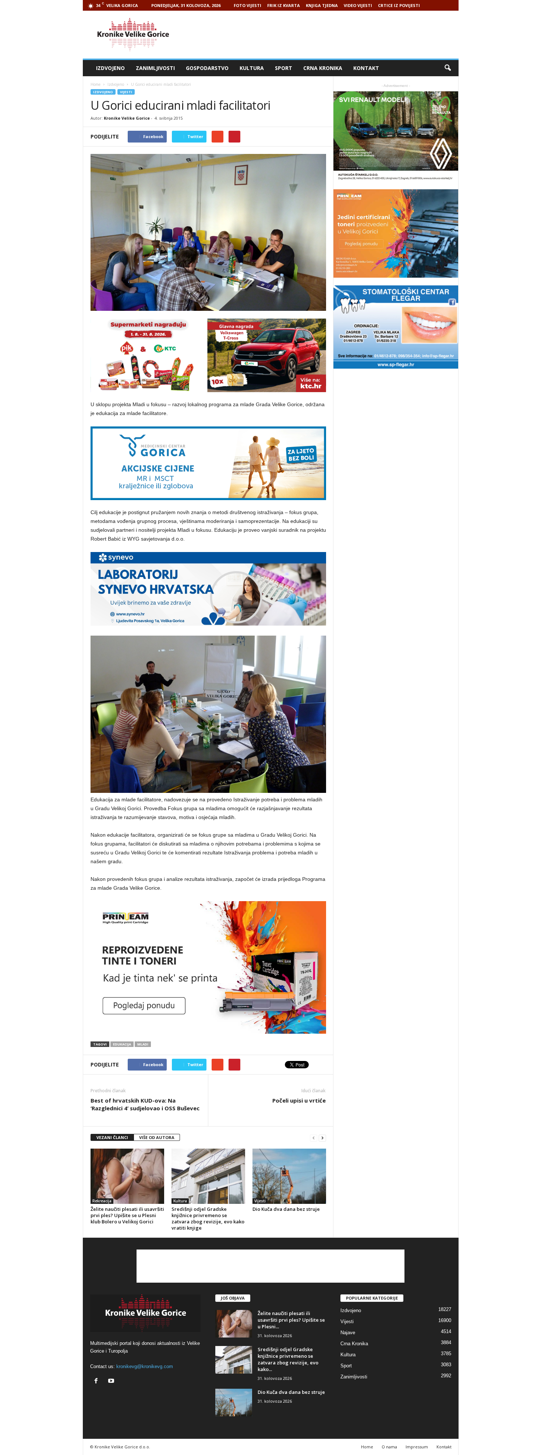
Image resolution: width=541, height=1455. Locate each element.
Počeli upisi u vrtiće (299, 1100)
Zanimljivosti (155, 67)
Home (95, 84)
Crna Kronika (322, 67)
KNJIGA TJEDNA (322, 5)
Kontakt (366, 67)
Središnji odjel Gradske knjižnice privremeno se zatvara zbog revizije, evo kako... (288, 1359)
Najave (347, 1332)
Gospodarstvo (207, 67)
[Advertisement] (325, 34)
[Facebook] (97, 1381)
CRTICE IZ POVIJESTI (399, 5)
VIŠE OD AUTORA (156, 1137)
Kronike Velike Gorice (127, 118)
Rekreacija (102, 1200)
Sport (283, 67)
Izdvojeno (110, 67)
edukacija (122, 1044)
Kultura (252, 67)
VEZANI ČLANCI (112, 1137)
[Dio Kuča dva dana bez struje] (289, 1176)
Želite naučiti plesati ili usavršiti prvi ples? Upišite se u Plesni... (291, 1320)
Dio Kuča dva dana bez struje (286, 1209)
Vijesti (126, 91)
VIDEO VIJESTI (358, 5)
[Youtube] (112, 1381)
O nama (389, 1446)
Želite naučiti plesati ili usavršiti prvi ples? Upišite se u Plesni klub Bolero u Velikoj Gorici (127, 1215)
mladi (142, 1044)
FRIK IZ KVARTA (283, 5)
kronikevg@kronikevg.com (144, 1366)
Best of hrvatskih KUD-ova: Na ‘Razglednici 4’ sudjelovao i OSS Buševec (145, 1104)
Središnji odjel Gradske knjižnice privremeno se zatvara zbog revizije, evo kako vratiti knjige (208, 1218)
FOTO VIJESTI (247, 5)
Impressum (417, 1446)
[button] (447, 68)
